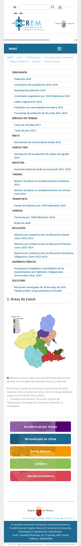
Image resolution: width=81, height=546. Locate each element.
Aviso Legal (29, 518)
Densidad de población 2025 (30, 90)
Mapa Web (45, 518)
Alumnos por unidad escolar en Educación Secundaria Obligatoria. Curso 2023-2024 (44, 254)
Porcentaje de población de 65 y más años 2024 (40, 113)
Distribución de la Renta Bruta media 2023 (37, 142)
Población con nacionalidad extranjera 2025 (38, 107)
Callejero (40, 464)
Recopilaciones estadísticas (59, 57)
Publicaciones (33, 57)
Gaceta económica (40, 476)
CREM (10, 57)
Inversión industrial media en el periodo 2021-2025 (42, 169)
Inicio (19, 57)
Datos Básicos (40, 451)
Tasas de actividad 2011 (27, 125)
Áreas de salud (22, 223)
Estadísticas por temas (40, 426)
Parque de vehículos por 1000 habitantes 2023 (40, 205)
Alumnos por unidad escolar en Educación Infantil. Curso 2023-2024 (42, 236)
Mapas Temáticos (19, 61)
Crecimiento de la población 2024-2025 (36, 84)
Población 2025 (22, 79)
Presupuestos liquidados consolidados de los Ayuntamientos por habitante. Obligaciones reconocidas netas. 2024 (39, 272)
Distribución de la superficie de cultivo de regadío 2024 (41, 155)
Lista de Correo (63, 518)
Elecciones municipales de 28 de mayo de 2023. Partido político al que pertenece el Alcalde (40, 289)
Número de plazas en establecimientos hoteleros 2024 (41, 182)
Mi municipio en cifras (40, 439)
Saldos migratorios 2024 (28, 101)
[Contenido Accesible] (60, 7)
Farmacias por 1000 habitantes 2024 (34, 217)
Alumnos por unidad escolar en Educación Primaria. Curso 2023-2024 (42, 245)
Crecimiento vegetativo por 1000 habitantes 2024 (42, 96)
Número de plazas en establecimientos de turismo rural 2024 (42, 192)
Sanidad (36, 61)
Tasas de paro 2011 (25, 130)
